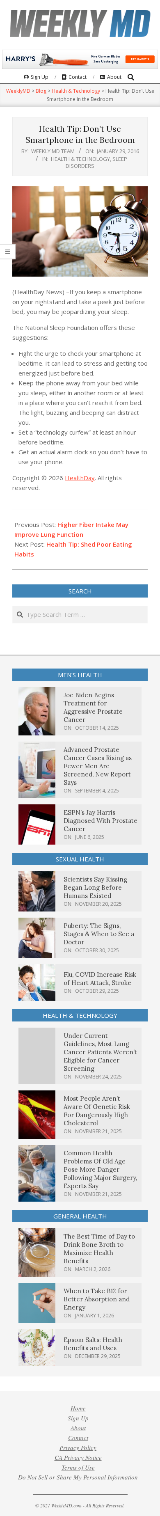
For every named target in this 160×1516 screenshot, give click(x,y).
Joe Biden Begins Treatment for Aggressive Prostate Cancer (93, 707)
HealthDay (80, 478)
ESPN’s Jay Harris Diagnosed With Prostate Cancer (100, 820)
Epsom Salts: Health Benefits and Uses (93, 1344)
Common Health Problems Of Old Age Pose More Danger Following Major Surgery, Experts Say (100, 1169)
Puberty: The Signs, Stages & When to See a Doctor (99, 934)
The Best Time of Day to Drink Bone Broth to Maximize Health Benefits (99, 1248)
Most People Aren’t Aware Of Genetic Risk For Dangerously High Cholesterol (97, 1111)
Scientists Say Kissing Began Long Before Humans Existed (95, 887)
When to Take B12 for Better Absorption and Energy (97, 1299)
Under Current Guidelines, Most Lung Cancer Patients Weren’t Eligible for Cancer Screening (100, 1052)
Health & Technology (80, 159)
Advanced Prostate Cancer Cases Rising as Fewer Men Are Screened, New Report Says (98, 766)
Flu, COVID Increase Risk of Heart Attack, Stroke (100, 979)
